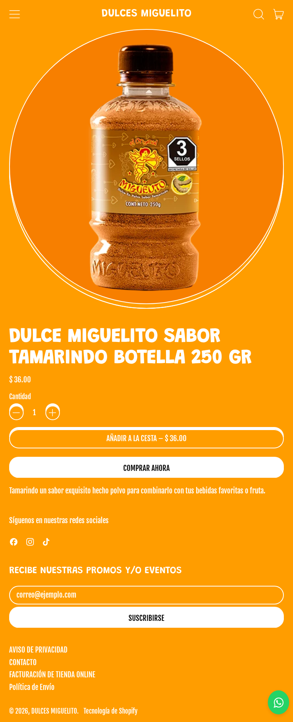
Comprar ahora (146, 468)
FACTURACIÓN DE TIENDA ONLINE (52, 674)
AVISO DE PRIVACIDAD (38, 649)
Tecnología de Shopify (110, 711)
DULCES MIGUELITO (146, 13)
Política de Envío (32, 687)
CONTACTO (23, 662)
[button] (259, 14)
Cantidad (20, 397)
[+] (52, 413)
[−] (16, 413)
